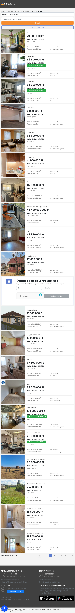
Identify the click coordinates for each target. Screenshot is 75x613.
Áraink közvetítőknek (46, 580)
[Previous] (39, 555)
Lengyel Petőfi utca (33, 335)
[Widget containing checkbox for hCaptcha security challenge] (30, 296)
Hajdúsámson (31, 256)
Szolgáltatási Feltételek (28, 609)
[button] (4, 608)
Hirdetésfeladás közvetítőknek (49, 582)
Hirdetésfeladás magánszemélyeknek (14, 582)
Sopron (29, 359)
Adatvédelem (37, 609)
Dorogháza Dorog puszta (36, 459)
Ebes (28, 231)
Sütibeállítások (20, 611)
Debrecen (30, 33)
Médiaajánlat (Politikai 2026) (57, 609)
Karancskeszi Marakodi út (36, 484)
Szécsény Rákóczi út (34, 433)
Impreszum (18, 609)
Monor (29, 384)
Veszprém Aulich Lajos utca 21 (37, 207)
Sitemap (14, 611)
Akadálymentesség (6, 611)
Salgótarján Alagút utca (35, 533)
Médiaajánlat (45, 609)
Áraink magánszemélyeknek (10, 580)
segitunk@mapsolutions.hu (16, 589)
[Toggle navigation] (71, 4)
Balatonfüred (31, 408)
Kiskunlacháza (32, 310)
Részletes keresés (37, 27)
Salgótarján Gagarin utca (35, 509)
